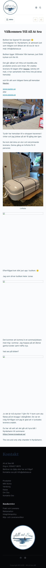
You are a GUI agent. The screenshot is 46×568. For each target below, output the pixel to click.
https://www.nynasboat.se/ (14, 434)
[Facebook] (35, 19)
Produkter (7, 481)
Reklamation (8, 511)
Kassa (5, 489)
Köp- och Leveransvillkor (13, 517)
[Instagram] (41, 19)
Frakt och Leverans (11, 508)
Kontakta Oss (8, 495)
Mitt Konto (7, 484)
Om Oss (6, 492)
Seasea (26, 69)
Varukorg (6, 486)
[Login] (36, 7)
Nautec (6, 83)
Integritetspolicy (10, 514)
